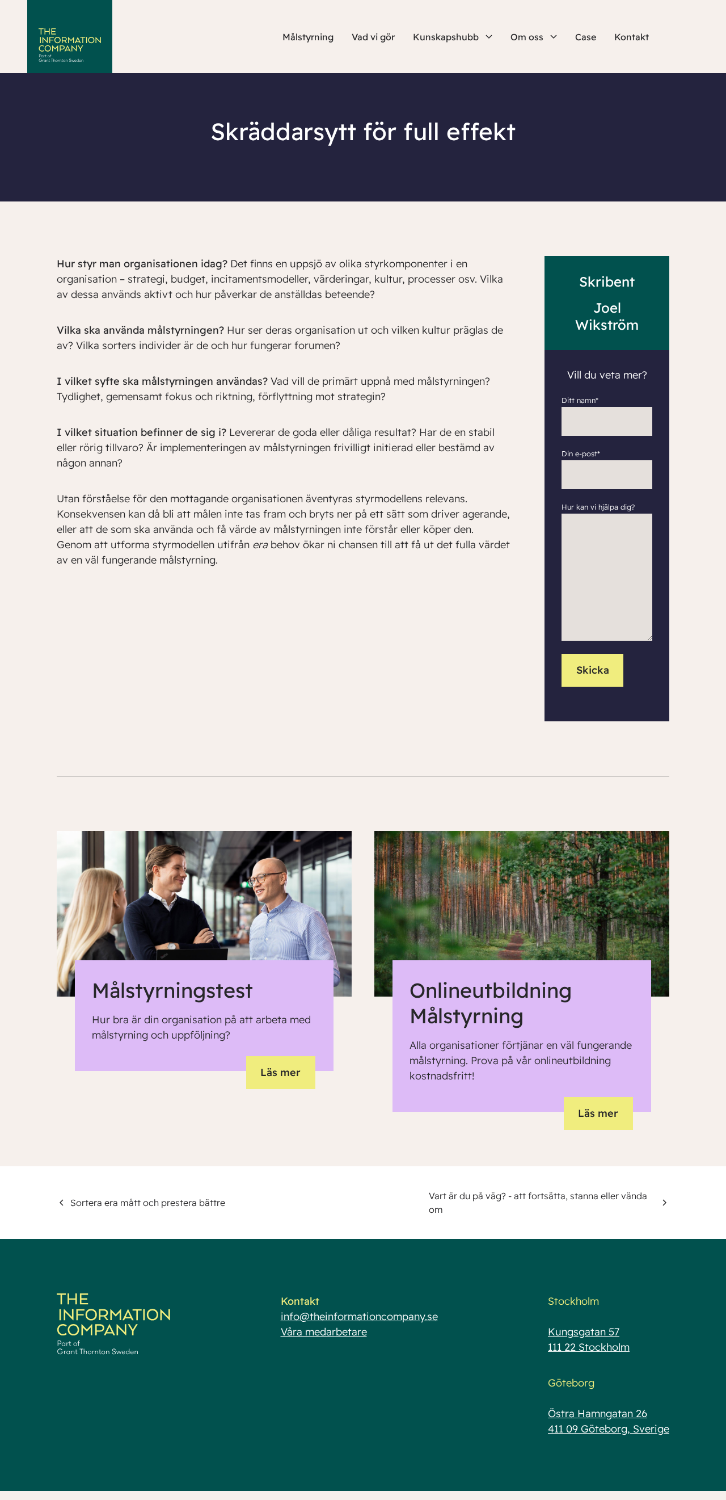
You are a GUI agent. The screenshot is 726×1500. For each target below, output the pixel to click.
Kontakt (631, 37)
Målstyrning (308, 37)
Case (585, 37)
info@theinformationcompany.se (359, 1316)
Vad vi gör (373, 37)
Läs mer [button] (280, 1072)
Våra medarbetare (324, 1331)
